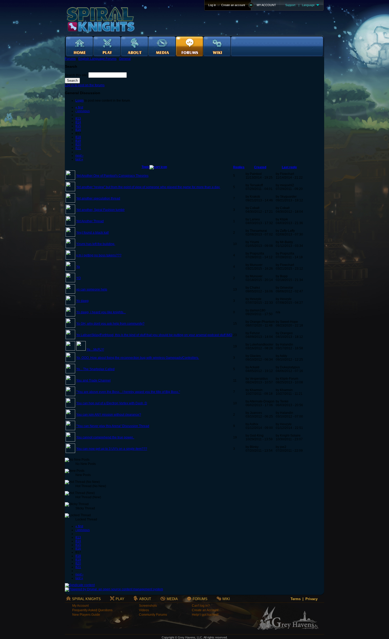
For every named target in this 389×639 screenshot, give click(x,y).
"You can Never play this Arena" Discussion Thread (112, 426)
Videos (144, 610)
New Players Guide (86, 615)
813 (78, 118)
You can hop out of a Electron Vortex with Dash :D (111, 403)
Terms (296, 599)
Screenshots (148, 606)
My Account (80, 606)
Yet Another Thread (90, 221)
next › (79, 155)
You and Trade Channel (93, 380)
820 (78, 144)
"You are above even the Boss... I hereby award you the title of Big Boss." (128, 392)
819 (78, 141)
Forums (70, 59)
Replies (239, 167)
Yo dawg (82, 301)
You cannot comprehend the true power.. (105, 437)
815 (78, 126)
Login (79, 100)
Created (260, 167)
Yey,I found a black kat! (92, 232)
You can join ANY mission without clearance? (108, 414)
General (125, 59)
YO (78, 278)
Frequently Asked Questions (92, 610)
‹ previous (82, 111)
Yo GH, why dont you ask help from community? (110, 323)
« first (79, 107)
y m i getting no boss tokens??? (98, 255)
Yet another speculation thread (98, 198)
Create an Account (205, 610)
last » (79, 159)
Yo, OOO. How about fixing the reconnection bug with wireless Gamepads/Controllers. (137, 358)
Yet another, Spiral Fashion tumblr (100, 210)
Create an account (233, 5)
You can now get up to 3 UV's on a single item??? (111, 449)
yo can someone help (91, 289)
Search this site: (76, 75)
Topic (146, 167)
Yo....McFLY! (95, 349)
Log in (212, 5)
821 (78, 148)
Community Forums (153, 615)
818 (78, 137)
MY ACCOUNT (266, 5)
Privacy (311, 599)
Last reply (289, 167)
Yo (78, 267)
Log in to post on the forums (85, 85)
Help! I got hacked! (205, 615)
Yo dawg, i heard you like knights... (101, 312)
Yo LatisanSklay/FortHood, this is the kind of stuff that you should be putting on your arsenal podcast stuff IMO (154, 335)
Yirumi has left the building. (95, 244)
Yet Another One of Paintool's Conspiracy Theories (112, 176)
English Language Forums (97, 59)
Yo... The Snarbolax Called (95, 369)
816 (78, 130)
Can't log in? (201, 606)
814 (78, 122)
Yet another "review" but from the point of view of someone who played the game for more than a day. (148, 187)
